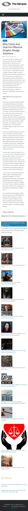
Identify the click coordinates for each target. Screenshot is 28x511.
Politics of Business (8, 212)
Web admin (13, 56)
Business (5, 40)
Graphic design (6, 172)
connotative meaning (8, 111)
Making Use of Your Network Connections (13, 216)
